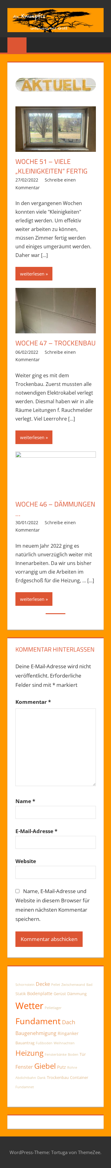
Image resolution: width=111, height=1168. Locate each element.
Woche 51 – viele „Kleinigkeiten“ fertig (51, 166)
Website (25, 861)
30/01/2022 (26, 522)
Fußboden (44, 1043)
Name (25, 801)
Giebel (45, 1066)
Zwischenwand (73, 984)
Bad (89, 984)
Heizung (29, 1053)
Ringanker (68, 1033)
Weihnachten (64, 1043)
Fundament (38, 1021)
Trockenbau (58, 1077)
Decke (43, 984)
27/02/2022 (26, 180)
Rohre (72, 1067)
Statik (20, 993)
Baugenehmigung (35, 1033)
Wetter (29, 1005)
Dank (41, 1078)
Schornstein (25, 984)
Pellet (55, 984)
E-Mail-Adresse (36, 831)
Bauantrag (25, 1043)
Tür (83, 1054)
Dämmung (77, 993)
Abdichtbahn (25, 1078)
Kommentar (33, 701)
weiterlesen (32, 274)
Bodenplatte (39, 993)
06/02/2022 (26, 352)
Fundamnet (24, 1087)
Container (79, 1077)
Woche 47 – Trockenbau (55, 343)
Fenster (24, 1066)
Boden (73, 1054)
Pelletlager (53, 1008)
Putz (61, 1067)
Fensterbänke (56, 1054)
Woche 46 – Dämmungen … (55, 509)
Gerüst (60, 993)
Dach (68, 1022)
